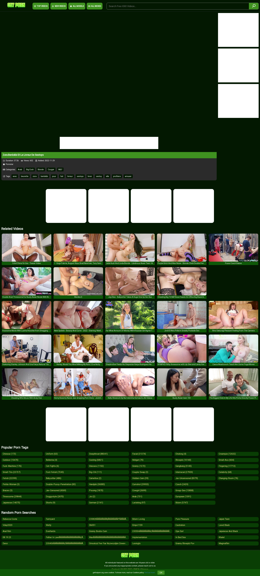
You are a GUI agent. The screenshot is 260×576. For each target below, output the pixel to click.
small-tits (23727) (11, 472)
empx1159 (137, 525)
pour (54, 176)
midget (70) (137, 460)
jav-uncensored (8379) (187, 478)
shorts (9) (50, 502)
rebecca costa (10, 519)
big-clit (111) (95, 472)
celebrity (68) (225, 472)
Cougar (51, 169)
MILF (60, 169)
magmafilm (224, 543)
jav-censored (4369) (56, 490)
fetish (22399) (10, 478)
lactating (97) (138, 502)
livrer (90, 176)
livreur (70, 176)
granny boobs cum (98, 531)
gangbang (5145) (184, 466)
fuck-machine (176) (12, 466)
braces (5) (7, 490)
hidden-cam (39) (140, 478)
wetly (48, 525)
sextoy (99, 176)
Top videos (42, 6)
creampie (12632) (227, 454)
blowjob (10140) (183, 460)
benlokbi (44, 176)
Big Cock (30, 169)
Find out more (149, 573)
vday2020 (7, 525)
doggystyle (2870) (55, 496)
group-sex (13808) (185, 490)
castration (180, 525)
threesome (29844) (12, 496)
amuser (128, 176)
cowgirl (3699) (139, 490)
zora (35, 176)
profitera (117, 176)
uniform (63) (52, 454)
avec (15, 176)
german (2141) (96, 502)
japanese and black (228, 531)
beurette (24, 176)
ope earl (179, 531)
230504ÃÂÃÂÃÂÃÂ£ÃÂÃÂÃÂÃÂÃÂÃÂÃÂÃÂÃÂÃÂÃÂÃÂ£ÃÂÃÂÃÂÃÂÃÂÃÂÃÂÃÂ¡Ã (152, 531)
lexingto (136, 543)
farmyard (50, 519)
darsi (5, 543)
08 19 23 (7, 537)
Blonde (41, 169)
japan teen (224, 519)
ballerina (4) (51, 460)
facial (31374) (139, 454)
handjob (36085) (97, 484)
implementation (139, 537)
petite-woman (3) (11, 484)
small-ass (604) (226, 460)
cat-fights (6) (52, 466)
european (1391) (183, 496)
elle (107, 176)
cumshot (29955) (140, 484)
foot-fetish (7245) (55, 472)
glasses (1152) (96, 466)
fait (61, 176)
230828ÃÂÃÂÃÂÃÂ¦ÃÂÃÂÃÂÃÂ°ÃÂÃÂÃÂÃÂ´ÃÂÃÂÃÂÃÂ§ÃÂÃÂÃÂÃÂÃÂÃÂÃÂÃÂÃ (109, 519)
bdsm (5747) (182, 502)
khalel (222, 537)
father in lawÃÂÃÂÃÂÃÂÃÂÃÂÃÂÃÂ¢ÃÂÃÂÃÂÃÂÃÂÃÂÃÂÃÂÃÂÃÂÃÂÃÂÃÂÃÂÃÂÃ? (66, 537)
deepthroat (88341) (98, 454)
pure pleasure (182, 519)
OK (161, 573)
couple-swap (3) (140, 472)
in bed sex (181, 537)
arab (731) (137, 496)
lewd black (224, 525)
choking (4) (181, 454)
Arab (20, 169)
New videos (60, 6)
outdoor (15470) (10, 460)
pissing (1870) (96, 490)
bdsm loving (138, 519)
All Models (78, 6)
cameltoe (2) (95, 478)
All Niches (96, 6)
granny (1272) (138, 466)
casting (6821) (96, 460)
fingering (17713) (227, 466)
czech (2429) (182, 484)
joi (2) (92, 496)
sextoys (80, 176)
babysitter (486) (53, 478)
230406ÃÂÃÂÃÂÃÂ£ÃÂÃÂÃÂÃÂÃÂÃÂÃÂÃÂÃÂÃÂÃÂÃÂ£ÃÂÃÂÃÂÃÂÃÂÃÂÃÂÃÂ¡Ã (66, 543)
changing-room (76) (228, 478)
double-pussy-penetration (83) (61, 484)
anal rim (7, 531)
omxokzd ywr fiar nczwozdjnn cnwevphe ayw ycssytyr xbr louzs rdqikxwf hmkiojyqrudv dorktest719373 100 (109, 543)
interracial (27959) (184, 472)
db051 (92, 525)
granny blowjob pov (185, 543)
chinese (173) (9, 454)
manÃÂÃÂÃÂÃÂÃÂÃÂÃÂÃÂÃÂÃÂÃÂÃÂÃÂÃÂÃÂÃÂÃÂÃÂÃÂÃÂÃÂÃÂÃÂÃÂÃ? (109, 537)
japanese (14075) (11, 502)
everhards (50, 531)
